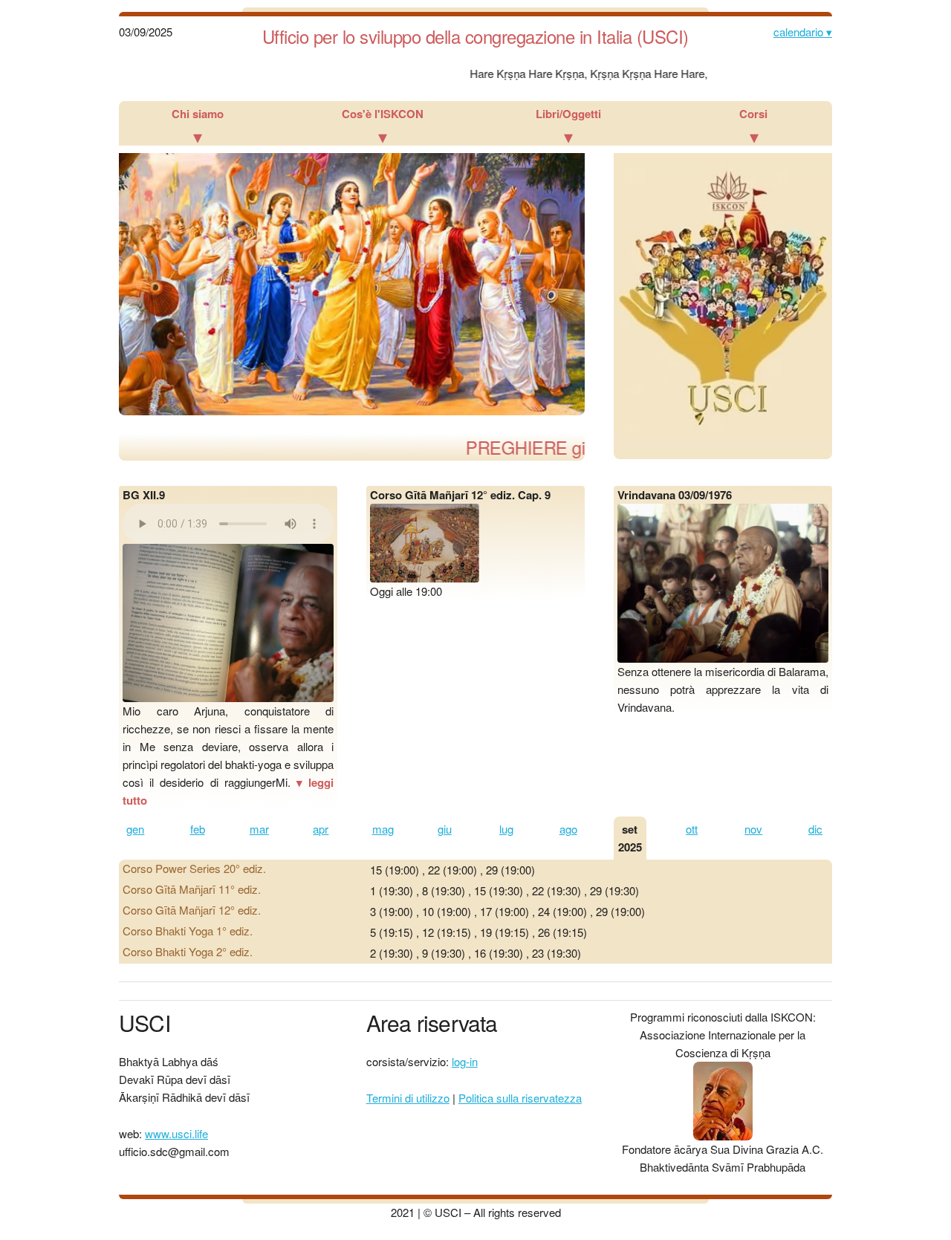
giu (445, 829)
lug (506, 829)
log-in (465, 1061)
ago (568, 829)
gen (135, 829)
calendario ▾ (802, 31)
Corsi (753, 127)
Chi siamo (198, 127)
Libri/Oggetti (568, 127)
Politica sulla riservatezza (520, 1098)
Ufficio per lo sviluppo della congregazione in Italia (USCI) (475, 36)
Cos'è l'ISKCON (382, 127)
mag (383, 829)
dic (815, 829)
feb (197, 829)
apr (320, 829)
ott (692, 829)
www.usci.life (176, 1133)
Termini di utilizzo (407, 1098)
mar (259, 829)
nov (753, 829)
